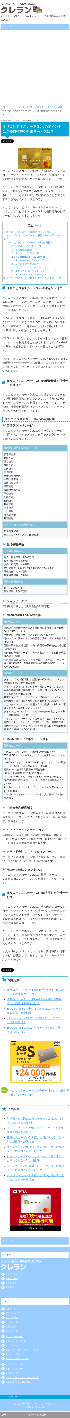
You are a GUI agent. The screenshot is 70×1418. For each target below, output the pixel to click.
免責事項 (10, 1287)
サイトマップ (11, 1397)
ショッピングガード (25, 253)
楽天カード (11, 1326)
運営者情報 (11, 1283)
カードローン (12, 1278)
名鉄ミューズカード (15, 1354)
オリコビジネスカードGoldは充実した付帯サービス (32, 278)
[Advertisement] (35, 69)
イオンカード (12, 1322)
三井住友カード (13, 1313)
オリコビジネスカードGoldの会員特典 (30, 242)
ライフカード (12, 1331)
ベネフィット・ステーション (29, 267)
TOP (17, 107)
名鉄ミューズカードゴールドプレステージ (25, 1350)
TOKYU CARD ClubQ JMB (18, 1382)
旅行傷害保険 (21, 249)
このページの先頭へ (38, 1415)
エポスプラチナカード (16, 1364)
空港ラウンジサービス (26, 246)
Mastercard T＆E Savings (28, 256)
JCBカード (11, 1309)
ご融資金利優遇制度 (25, 263)
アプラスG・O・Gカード (17, 1358)
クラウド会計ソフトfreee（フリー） (33, 271)
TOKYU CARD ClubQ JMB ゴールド (22, 1377)
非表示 (38, 225)
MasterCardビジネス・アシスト (31, 260)
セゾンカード (12, 1317)
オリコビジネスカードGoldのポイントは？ (28, 231)
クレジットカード (14, 1274)
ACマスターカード (14, 1336)
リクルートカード (14, 1345)
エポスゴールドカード (16, 1369)
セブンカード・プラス (16, 1341)
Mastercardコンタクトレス (28, 274)
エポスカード (12, 1373)
